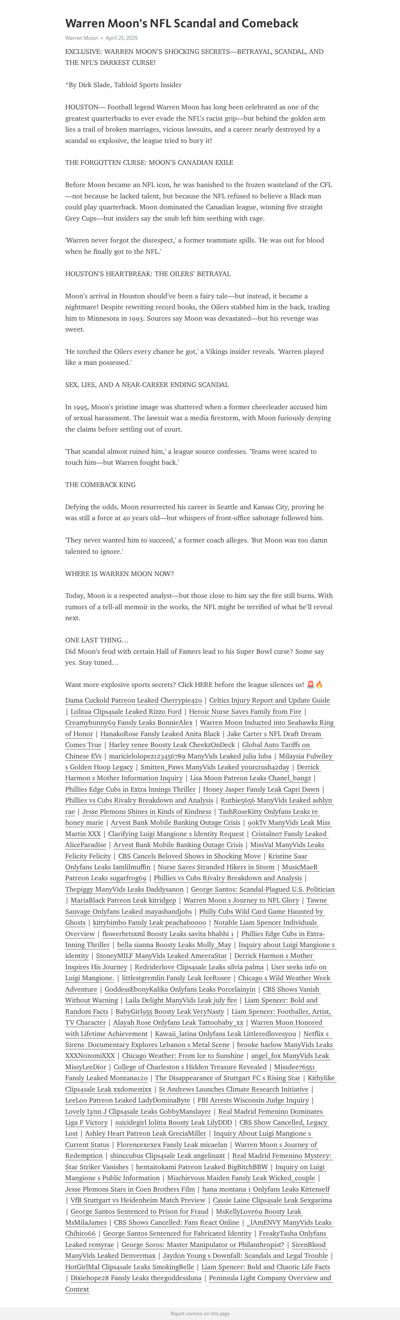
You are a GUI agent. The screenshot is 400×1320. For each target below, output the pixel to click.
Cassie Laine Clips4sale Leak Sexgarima (272, 1200)
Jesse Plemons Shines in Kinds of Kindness (146, 811)
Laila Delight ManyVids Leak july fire (181, 1000)
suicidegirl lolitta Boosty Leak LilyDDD (173, 1122)
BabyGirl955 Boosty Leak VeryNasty (170, 1011)
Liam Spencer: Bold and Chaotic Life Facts (266, 1267)
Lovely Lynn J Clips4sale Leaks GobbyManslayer (138, 1111)
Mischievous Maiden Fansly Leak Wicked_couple (241, 1178)
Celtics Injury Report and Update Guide (269, 700)
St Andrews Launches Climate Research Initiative (234, 1089)
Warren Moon (81, 37)
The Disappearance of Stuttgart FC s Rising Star (227, 1078)
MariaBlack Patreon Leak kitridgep (123, 900)
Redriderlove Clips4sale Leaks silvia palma (199, 967)
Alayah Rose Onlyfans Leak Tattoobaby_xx (178, 1022)
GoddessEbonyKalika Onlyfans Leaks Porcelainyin (180, 989)
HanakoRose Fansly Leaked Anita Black (160, 734)
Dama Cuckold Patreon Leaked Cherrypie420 (133, 700)
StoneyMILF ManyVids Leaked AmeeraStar (161, 955)
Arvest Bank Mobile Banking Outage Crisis (175, 822)
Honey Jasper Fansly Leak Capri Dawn (261, 789)
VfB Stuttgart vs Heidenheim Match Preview (138, 1200)
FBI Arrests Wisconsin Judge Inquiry (253, 1100)
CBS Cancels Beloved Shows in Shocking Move (189, 856)
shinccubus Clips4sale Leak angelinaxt (167, 1155)
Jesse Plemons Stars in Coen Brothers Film (130, 1189)
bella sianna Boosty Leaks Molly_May (174, 944)
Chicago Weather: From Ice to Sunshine (183, 1055)
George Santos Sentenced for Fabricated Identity (177, 1233)
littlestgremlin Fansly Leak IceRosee (176, 978)
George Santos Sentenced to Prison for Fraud (140, 1211)
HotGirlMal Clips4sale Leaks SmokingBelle (129, 1267)
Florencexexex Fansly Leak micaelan (172, 1144)
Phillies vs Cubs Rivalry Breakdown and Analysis (139, 800)
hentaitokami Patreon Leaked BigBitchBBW (202, 1167)
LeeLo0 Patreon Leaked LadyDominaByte (127, 1100)
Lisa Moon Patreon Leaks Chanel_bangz (250, 778)
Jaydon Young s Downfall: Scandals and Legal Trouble (245, 1255)
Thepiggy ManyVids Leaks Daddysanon (124, 889)
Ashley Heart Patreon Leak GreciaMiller (145, 1133)
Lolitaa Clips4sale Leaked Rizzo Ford (126, 711)
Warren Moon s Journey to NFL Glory (241, 900)
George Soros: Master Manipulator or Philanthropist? (202, 1244)
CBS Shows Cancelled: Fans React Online (176, 1222)
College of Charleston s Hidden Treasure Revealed (190, 1067)
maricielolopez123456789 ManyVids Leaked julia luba (190, 756)
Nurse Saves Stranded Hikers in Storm (216, 867)
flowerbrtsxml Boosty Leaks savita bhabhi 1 (168, 933)
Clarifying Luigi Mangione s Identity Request (176, 833)
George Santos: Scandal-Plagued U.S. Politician (263, 889)
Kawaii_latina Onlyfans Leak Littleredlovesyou (225, 1033)
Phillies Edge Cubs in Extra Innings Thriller (130, 789)
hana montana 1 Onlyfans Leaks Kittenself (266, 1189)
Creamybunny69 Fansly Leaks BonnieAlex (129, 722)
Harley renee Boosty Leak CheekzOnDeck (172, 744)
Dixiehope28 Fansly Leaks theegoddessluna (136, 1278)
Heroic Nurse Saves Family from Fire (245, 711)
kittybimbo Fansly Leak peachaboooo (149, 922)
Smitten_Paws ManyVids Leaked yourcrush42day (215, 767)
